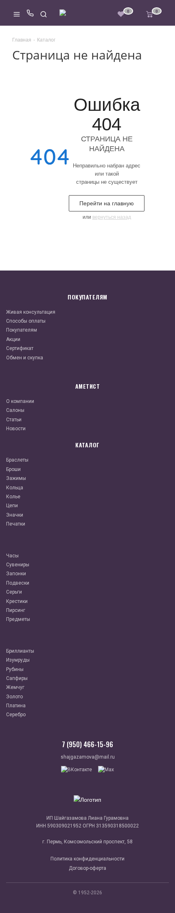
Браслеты (17, 460)
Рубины (15, 669)
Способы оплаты (26, 321)
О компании (20, 401)
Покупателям (21, 330)
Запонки (16, 573)
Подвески (17, 583)
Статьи (14, 419)
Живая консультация (30, 312)
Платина (16, 705)
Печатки (15, 524)
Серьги (14, 592)
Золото (14, 697)
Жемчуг (15, 687)
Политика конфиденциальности (87, 859)
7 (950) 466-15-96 (87, 744)
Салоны (15, 410)
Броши (13, 469)
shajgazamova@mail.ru (88, 757)
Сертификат (19, 348)
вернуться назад (111, 217)
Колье (13, 496)
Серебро (16, 714)
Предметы (18, 619)
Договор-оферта (87, 868)
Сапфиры (17, 678)
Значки (14, 515)
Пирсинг (15, 610)
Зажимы (16, 478)
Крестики (17, 601)
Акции (13, 339)
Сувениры (17, 565)
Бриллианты (20, 651)
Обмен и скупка (24, 358)
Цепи (12, 505)
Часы (12, 556)
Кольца (14, 488)
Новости (16, 428)
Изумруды (18, 660)
